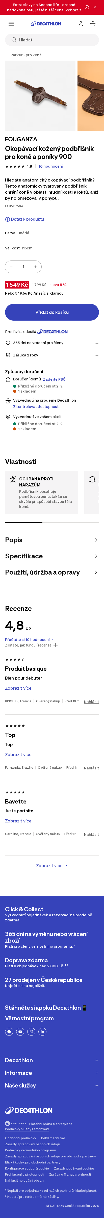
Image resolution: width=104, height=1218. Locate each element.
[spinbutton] (23, 267)
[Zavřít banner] (95, 7)
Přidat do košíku (52, 312)
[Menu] (11, 24)
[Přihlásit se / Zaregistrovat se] (81, 24)
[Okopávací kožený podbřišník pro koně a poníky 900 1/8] (40, 96)
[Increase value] (35, 267)
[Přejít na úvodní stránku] (46, 23)
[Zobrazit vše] (7, 55)
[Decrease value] (11, 267)
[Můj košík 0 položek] (93, 24)
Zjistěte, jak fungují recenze (28, 645)
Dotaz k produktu (27, 219)
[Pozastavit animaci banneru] (87, 7)
